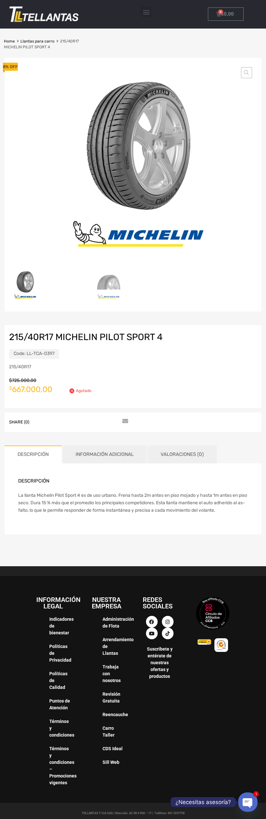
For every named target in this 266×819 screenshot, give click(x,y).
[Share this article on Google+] (66, 421)
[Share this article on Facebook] (42, 421)
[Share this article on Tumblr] (112, 421)
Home (9, 41)
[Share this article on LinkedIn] (89, 421)
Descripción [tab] (33, 454)
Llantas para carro (37, 41)
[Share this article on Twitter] (54, 421)
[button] (146, 11)
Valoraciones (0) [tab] (182, 454)
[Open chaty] (248, 802)
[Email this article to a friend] (124, 421)
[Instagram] (168, 622)
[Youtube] (152, 633)
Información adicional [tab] (105, 454)
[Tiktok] (168, 633)
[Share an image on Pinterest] (77, 421)
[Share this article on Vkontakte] (101, 421)
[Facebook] (152, 622)
